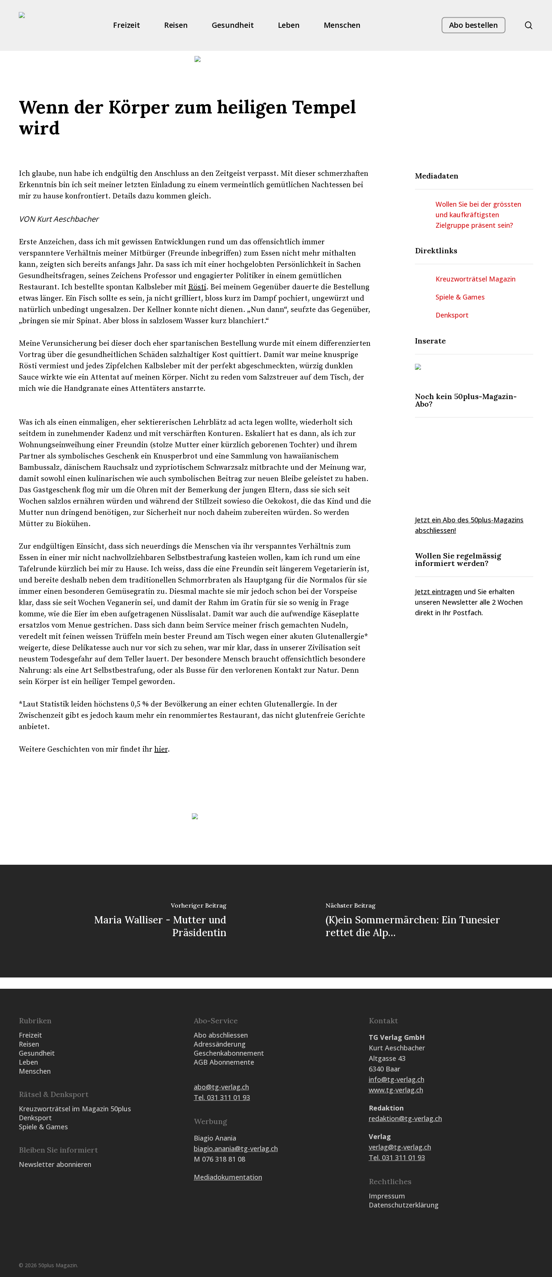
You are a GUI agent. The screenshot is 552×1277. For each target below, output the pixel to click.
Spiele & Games (460, 296)
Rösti (197, 287)
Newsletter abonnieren (55, 1164)
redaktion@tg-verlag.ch (405, 1118)
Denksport (452, 314)
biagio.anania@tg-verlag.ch (236, 1148)
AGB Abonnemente (224, 1062)
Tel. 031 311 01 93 (222, 1097)
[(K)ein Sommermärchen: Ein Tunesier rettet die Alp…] (414, 921)
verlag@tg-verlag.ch (400, 1146)
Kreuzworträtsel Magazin (476, 278)
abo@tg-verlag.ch (221, 1086)
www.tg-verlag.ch (396, 1089)
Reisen (29, 1044)
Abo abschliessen (221, 1035)
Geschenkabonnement (229, 1053)
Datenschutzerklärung (404, 1205)
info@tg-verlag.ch (396, 1079)
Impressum (387, 1196)
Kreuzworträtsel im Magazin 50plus (75, 1109)
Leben (28, 1062)
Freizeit (30, 1035)
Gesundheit (37, 1053)
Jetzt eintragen (438, 591)
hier (160, 749)
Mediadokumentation (228, 1177)
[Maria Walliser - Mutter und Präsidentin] (138, 921)
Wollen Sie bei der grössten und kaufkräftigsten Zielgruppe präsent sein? (478, 215)
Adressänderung (220, 1044)
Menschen (35, 1071)
